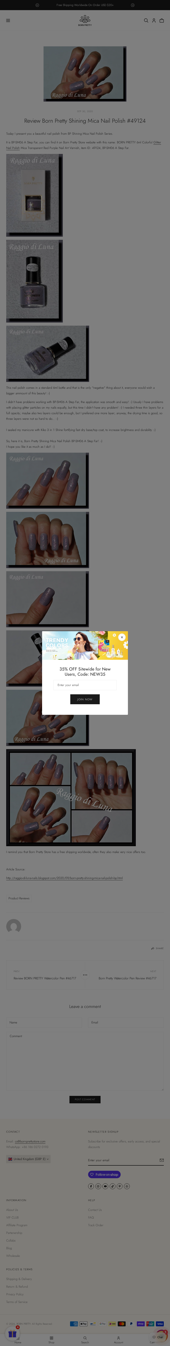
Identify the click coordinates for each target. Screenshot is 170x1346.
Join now (84, 699)
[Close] (122, 637)
